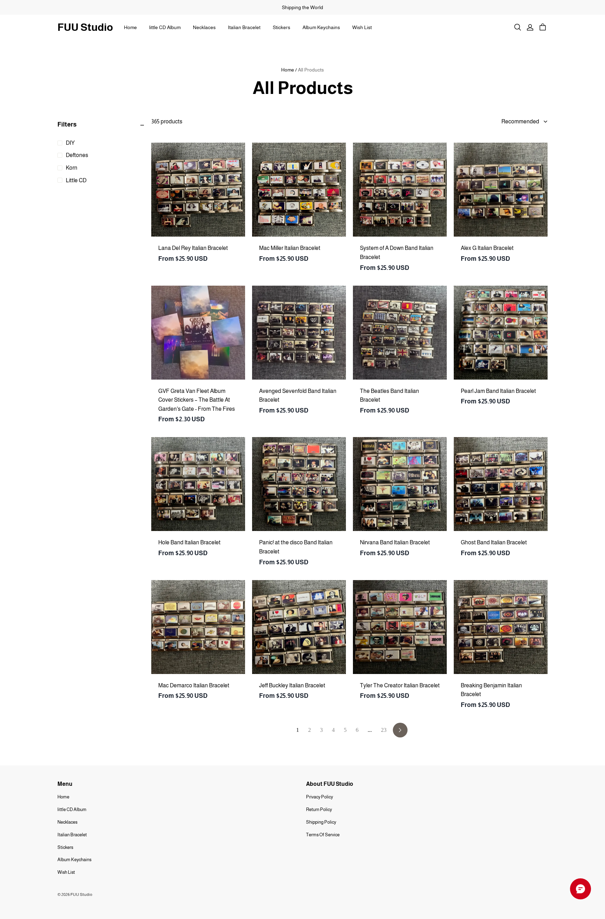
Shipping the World (302, 7)
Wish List (362, 27)
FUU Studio (85, 27)
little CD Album (165, 27)
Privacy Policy (319, 796)
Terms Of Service (323, 834)
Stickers (281, 27)
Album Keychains (321, 27)
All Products (311, 70)
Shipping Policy (321, 822)
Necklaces (204, 27)
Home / (289, 70)
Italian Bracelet (244, 27)
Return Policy (319, 809)
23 (384, 730)
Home (130, 27)
